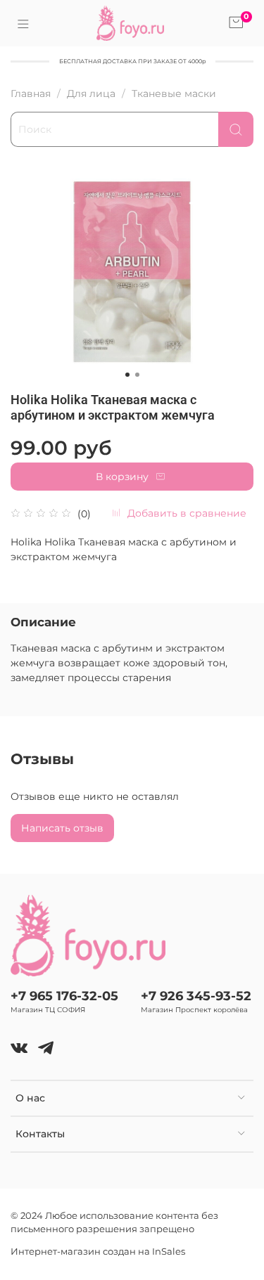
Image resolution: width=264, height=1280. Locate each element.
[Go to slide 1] (127, 375)
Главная (31, 93)
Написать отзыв (62, 828)
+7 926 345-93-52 (196, 996)
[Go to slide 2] (137, 375)
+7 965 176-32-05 (64, 996)
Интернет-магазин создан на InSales (98, 1251)
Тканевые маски (174, 93)
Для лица (91, 93)
